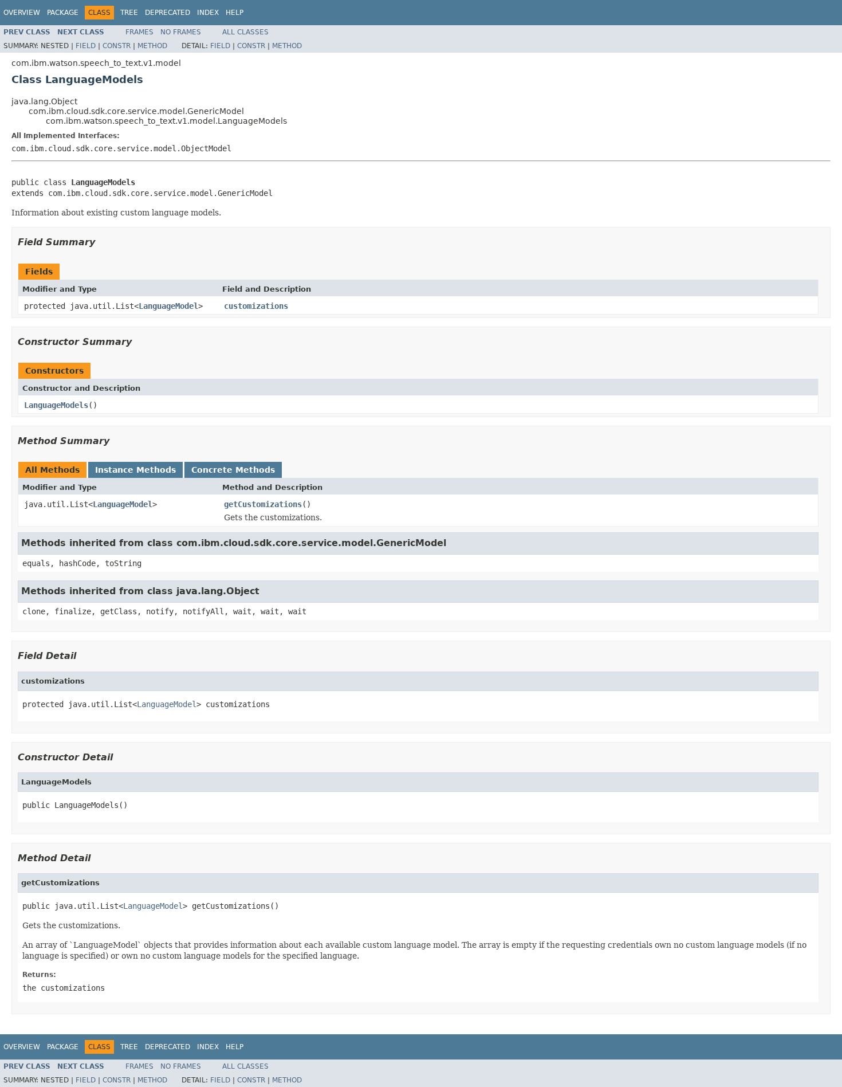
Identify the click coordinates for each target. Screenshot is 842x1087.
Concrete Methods (233, 469)
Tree (129, 13)
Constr (117, 46)
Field (86, 46)
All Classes (245, 32)
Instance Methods (135, 469)
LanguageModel (168, 306)
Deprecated (167, 13)
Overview (21, 13)
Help (234, 13)
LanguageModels (56, 405)
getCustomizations (263, 504)
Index (208, 13)
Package (62, 13)
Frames (139, 32)
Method (152, 46)
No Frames (180, 32)
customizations (256, 306)
